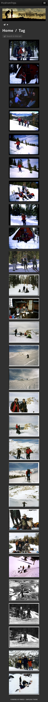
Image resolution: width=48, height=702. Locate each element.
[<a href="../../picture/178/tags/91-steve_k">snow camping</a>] (24, 660)
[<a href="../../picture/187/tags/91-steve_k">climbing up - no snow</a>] (24, 590)
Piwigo (22, 699)
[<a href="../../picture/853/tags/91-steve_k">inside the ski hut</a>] (24, 308)
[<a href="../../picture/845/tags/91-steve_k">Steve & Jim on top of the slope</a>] (24, 425)
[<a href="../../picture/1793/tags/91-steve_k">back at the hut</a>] (24, 97)
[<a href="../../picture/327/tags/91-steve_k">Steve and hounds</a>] (24, 519)
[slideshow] (7, 25)
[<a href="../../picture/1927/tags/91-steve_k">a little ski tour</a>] (24, 261)
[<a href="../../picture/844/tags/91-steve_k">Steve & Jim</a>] (24, 449)
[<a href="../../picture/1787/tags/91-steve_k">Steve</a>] (24, 144)
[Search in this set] (4, 25)
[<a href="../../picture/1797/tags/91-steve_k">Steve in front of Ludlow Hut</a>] (24, 73)
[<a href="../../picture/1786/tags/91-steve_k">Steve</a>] (24, 167)
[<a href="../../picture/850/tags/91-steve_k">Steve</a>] (24, 355)
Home (7, 30)
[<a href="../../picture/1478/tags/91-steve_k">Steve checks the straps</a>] (24, 50)
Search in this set (14, 36)
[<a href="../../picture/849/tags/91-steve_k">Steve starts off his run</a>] (24, 379)
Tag (22, 30)
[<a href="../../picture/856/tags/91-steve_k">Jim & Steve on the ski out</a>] (24, 285)
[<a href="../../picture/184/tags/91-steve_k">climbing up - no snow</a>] (24, 637)
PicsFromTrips (8, 2)
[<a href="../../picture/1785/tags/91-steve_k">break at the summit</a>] (24, 191)
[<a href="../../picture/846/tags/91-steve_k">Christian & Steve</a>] (24, 402)
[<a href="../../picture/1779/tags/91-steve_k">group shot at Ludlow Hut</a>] (24, 238)
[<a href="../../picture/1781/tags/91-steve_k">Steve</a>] (24, 214)
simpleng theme (32, 699)
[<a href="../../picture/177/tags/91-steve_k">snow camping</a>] (24, 683)
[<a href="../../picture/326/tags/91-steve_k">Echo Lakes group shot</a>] (24, 543)
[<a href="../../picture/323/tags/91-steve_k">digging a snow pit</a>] (24, 566)
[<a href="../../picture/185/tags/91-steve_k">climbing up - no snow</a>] (24, 613)
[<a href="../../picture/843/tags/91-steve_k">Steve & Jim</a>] (24, 472)
